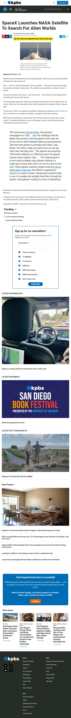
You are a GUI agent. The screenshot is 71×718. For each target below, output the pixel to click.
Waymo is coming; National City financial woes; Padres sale (24, 369)
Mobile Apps (26, 674)
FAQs (47, 671)
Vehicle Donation (27, 713)
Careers (25, 668)
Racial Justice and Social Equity (26, 624)
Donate (35, 601)
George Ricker (32, 132)
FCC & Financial (27, 671)
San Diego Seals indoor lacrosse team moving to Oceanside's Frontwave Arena (10, 632)
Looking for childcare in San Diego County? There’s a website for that (27, 553)
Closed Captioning (51, 664)
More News (8, 610)
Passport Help (50, 678)
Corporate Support (28, 697)
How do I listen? (50, 674)
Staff (24, 684)
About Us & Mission (28, 661)
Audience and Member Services (55, 661)
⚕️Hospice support (11, 213)
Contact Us (49, 668)
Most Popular (8, 484)
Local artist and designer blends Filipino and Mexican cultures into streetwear (31, 560)
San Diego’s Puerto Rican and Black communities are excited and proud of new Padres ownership (26, 636)
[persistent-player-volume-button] (10, 9)
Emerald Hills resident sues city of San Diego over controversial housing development (59, 635)
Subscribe (35, 284)
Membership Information (30, 703)
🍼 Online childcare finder (13, 220)
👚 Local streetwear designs (14, 217)
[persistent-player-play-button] (5, 9)
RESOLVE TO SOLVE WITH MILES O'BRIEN (17, 477)
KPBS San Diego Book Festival (13, 423)
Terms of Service (27, 688)
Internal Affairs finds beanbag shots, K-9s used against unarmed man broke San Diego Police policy (34, 546)
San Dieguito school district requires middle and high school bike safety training (43, 632)
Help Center (49, 681)
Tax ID (24, 710)
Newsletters (26, 664)
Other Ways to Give (28, 707)
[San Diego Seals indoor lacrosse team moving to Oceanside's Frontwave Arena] (10, 617)
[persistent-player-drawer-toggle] (68, 9)
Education (39, 624)
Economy (5, 624)
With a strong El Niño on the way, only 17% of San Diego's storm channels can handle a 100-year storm (35, 538)
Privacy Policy (27, 681)
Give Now (62, 3)
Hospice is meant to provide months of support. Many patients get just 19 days (31, 530)
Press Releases (27, 678)
